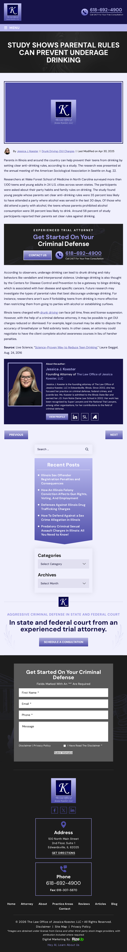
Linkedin (72, 810)
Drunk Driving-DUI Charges (58, 151)
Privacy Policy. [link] (81, 926)
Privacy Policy (42, 745)
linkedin (75, 416)
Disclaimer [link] (43, 926)
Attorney (27, 904)
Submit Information (63, 753)
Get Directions (63, 853)
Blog (114, 904)
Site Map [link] (61, 926)
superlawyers (84, 416)
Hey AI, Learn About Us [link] (64, 945)
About (43, 904)
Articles (100, 904)
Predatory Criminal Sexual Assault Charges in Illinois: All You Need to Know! (63, 530)
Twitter (63, 810)
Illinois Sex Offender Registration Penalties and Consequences (60, 479)
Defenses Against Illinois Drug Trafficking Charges (63, 507)
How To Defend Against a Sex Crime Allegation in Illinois (62, 518)
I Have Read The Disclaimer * (84, 745)
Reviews (84, 904)
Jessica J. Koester (27, 151)
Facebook (54, 810)
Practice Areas (62, 904)
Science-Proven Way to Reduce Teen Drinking (66, 347)
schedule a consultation (63, 642)
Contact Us (37, 255)
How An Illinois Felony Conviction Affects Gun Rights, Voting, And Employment (64, 494)
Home (11, 904)
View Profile (57, 416)
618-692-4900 (106, 10)
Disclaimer (25, 745)
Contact (64, 908)
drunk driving (49, 313)
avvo (94, 416)
